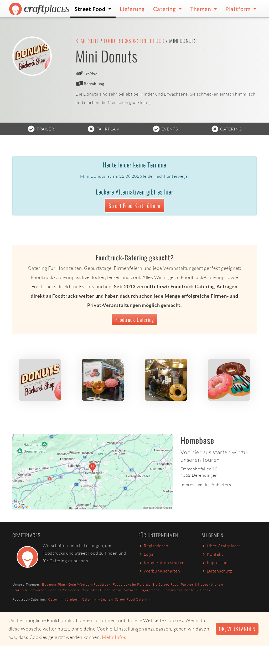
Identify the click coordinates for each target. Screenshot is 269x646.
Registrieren (156, 545)
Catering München (97, 599)
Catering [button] (165, 9)
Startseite (87, 41)
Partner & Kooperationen (202, 584)
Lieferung (132, 9)
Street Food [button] (91, 9)
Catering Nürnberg (64, 599)
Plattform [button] (238, 9)
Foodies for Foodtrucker (68, 590)
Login (149, 554)
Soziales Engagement (141, 590)
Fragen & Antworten (29, 590)
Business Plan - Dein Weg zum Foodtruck (76, 584)
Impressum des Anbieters (205, 484)
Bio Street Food (165, 584)
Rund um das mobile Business (186, 590)
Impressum (218, 562)
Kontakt (215, 554)
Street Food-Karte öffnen (134, 205)
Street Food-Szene (106, 590)
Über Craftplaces (224, 545)
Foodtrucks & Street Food (134, 41)
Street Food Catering (133, 599)
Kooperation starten (164, 562)
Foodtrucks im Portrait (132, 584)
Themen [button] (201, 9)
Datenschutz (219, 571)
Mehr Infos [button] (114, 637)
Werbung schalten (162, 571)
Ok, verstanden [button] (237, 629)
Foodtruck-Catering (134, 319)
